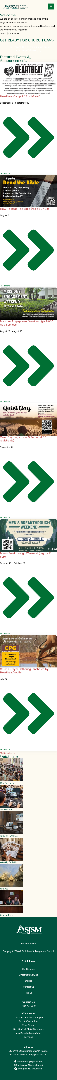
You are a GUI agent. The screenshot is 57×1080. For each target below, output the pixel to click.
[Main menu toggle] (51, 6)
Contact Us (28, 986)
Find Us (28, 992)
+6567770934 (28, 1005)
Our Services (28, 969)
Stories (28, 980)
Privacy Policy (28, 943)
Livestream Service (28, 974)
